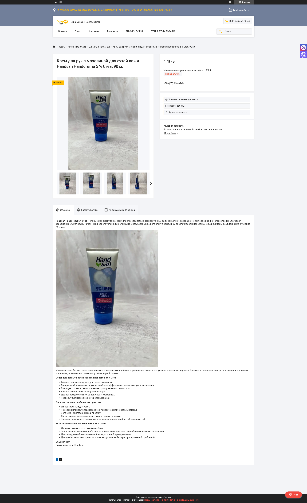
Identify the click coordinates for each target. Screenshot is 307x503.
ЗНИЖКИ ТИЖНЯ (134, 31)
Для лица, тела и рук (99, 46)
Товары (111, 31)
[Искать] (220, 31)
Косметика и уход (77, 46)
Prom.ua (167, 497)
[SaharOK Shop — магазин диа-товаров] (62, 22)
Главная (62, 31)
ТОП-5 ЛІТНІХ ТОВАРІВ (163, 31)
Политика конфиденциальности (184, 500)
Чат (296, 494)
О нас (78, 31)
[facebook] (57, 460)
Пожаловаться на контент (156, 500)
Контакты (94, 31)
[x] (60, 460)
